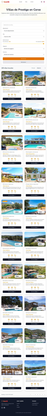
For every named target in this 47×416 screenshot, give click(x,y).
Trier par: (33, 68)
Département (5, 28)
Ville (3, 34)
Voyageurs (5, 46)
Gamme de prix (6, 40)
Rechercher (23, 58)
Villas (26, 1)
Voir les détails (11, 98)
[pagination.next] (44, 394)
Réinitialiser (23, 62)
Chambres (5, 52)
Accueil (20, 1)
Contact (31, 1)
